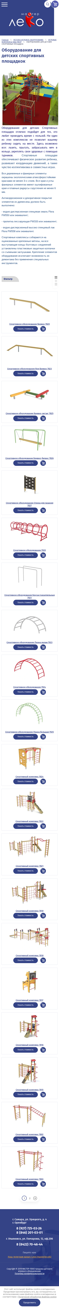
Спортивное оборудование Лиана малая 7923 (29, 642)
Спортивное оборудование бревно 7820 (29, 324)
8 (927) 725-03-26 (29, 1228)
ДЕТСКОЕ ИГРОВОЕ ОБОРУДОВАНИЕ (28, 40)
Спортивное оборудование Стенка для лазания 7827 (29, 504)
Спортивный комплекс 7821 (29, 866)
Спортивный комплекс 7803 (29, 1179)
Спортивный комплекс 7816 (29, 1045)
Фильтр (8, 278)
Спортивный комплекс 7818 (29, 955)
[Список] (56, 284)
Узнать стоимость (25, 329)
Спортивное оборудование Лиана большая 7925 (29, 732)
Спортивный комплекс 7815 (29, 1089)
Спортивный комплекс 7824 (29, 776)
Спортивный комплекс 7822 (29, 821)
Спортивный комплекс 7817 (29, 1000)
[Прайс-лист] (56, 281)
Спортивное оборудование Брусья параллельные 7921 (29, 596)
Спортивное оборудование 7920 (29, 550)
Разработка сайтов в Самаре (29, 1281)
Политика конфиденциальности (29, 1273)
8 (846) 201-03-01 (29, 1233)
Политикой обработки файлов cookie (37, 1297)
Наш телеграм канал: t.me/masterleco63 (29, 1256)
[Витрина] (56, 277)
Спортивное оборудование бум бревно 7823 (29, 368)
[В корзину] (43, 329)
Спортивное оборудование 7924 (29, 687)
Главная (5, 40)
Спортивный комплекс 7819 (29, 911)
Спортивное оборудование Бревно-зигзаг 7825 (29, 413)
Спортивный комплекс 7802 (29, 1134)
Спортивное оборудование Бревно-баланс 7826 (29, 458)
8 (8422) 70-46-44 (29, 1244)
